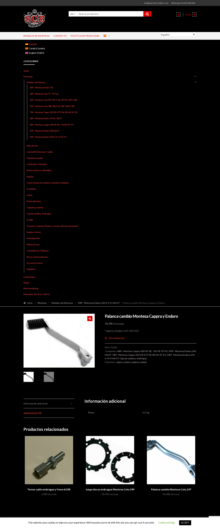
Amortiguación (33, 238)
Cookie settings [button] (166, 522)
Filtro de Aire (32, 146)
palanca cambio (139, 362)
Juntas (29, 195)
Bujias (26, 282)
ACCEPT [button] (185, 522)
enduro (127, 362)
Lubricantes (29, 277)
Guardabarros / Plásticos (38, 251)
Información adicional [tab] (36, 403)
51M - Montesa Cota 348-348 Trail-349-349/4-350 (52, 106)
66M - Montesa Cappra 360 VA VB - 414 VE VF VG (52, 125)
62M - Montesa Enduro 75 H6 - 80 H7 (46, 118)
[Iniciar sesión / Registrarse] (178, 14)
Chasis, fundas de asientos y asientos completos (48, 183)
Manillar (30, 177)
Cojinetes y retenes (35, 207)
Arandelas (31, 189)
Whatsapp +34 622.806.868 (183, 3)
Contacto (60, 35)
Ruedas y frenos (34, 232)
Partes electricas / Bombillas (39, 170)
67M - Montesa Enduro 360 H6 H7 (44, 131)
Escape (30, 220)
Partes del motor (34, 201)
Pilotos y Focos (33, 244)
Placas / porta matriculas (37, 257)
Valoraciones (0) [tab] (32, 412)
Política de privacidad (85, 35)
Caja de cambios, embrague (39, 214)
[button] (89, 318)
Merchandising (31, 288)
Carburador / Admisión (37, 164)
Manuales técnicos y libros (37, 294)
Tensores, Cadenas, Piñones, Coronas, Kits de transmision (52, 226)
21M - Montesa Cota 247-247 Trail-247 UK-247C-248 (53, 100)
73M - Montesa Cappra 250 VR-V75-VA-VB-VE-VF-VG (54, 112)
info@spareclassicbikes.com (156, 3)
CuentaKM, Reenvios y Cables (40, 152)
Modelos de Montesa (37, 35)
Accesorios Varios (35, 263)
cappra (119, 362)
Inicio (26, 70)
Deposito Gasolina (35, 158)
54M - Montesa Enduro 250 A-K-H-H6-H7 (48, 137)
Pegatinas (31, 269)
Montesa (28, 76)
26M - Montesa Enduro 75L (41, 87)
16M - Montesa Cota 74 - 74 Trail (44, 94)
